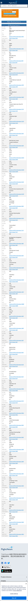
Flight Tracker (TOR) (13, 499)
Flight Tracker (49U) (13, 475)
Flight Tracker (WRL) (13, 536)
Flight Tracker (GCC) (13, 220)
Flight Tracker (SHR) (13, 463)
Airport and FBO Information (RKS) (16, 437)
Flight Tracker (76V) (13, 232)
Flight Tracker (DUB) (13, 183)
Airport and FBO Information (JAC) (16, 292)
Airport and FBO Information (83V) (16, 510)
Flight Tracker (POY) (13, 402)
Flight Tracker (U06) (13, 135)
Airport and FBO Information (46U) (16, 48)
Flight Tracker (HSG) (13, 487)
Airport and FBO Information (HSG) (16, 485)
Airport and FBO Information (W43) (16, 279)
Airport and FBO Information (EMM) (16, 304)
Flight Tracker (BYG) (13, 74)
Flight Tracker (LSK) (13, 342)
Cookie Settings (14, 593)
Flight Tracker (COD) (13, 123)
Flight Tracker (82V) (13, 378)
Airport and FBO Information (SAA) (16, 449)
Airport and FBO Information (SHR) (16, 461)
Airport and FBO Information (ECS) (16, 364)
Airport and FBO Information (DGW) (16, 169)
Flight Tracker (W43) (13, 281)
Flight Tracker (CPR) (13, 86)
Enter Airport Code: (7, 11)
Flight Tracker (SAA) (13, 451)
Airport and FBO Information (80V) (16, 352)
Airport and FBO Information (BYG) (16, 73)
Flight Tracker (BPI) (13, 62)
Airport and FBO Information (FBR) (16, 206)
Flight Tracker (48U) (13, 245)
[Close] (26, 583)
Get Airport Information (9, 13)
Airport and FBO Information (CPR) (16, 85)
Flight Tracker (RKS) (13, 439)
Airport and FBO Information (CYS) (16, 109)
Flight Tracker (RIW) (13, 427)
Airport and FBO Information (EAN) (16, 522)
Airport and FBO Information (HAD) (16, 97)
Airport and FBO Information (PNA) (16, 388)
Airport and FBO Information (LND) (16, 316)
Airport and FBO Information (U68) (16, 145)
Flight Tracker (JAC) (13, 293)
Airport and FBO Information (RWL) (16, 413)
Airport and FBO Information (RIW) (16, 425)
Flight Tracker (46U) (13, 50)
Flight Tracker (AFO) (13, 38)
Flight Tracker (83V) (13, 511)
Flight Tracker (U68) (13, 147)
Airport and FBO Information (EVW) (16, 194)
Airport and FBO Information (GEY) (16, 255)
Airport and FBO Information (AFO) (16, 36)
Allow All (14, 598)
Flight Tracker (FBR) (13, 208)
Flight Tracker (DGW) (13, 171)
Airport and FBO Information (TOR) (16, 498)
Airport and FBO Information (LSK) (16, 340)
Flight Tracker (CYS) (13, 111)
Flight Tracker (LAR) (13, 330)
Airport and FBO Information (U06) (16, 133)
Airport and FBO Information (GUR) (16, 267)
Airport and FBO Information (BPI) (16, 60)
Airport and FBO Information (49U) (16, 473)
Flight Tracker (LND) (13, 318)
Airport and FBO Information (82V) (16, 376)
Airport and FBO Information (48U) (16, 243)
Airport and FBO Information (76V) (16, 230)
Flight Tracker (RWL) (13, 414)
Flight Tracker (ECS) (13, 366)
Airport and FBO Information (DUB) (16, 182)
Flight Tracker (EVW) (13, 195)
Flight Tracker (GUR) (13, 269)
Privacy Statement (17, 590)
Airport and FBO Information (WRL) (16, 534)
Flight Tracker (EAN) (13, 523)
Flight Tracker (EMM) (13, 305)
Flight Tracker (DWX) (13, 159)
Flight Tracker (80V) (13, 354)
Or (9, 15)
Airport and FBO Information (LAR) (16, 328)
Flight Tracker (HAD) (13, 99)
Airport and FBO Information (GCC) (16, 218)
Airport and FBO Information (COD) (16, 121)
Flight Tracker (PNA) (13, 390)
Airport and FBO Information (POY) (16, 401)
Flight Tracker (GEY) (13, 257)
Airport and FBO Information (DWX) (16, 157)
